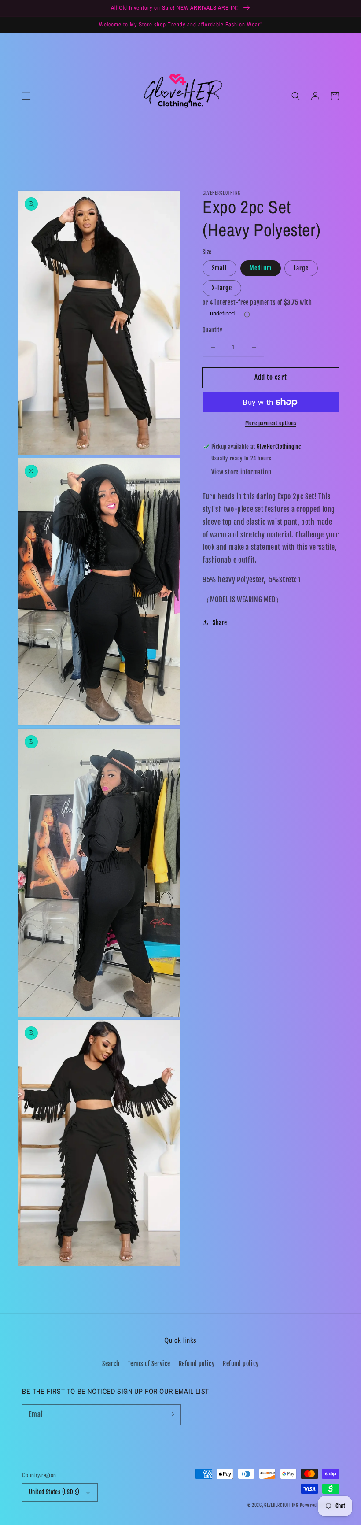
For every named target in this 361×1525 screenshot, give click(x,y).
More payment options (270, 423)
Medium (261, 268)
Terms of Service (149, 1363)
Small (219, 268)
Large (301, 268)
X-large (222, 288)
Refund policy (197, 1363)
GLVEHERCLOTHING (281, 1505)
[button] (26, 96)
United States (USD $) (54, 1491)
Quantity (212, 329)
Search (111, 1363)
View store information (241, 472)
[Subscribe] (170, 1414)
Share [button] (220, 622)
